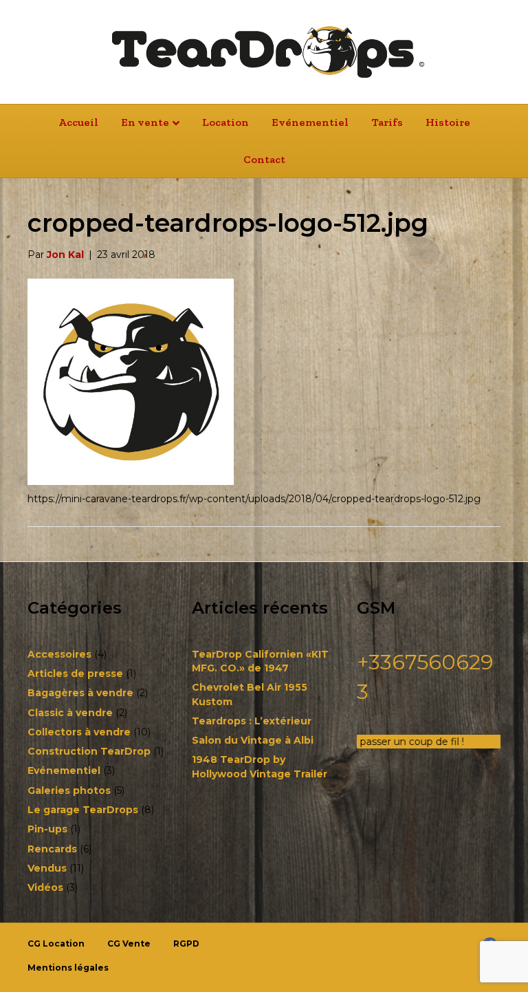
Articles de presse (75, 673)
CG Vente (129, 943)
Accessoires (59, 654)
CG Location (56, 943)
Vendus (47, 868)
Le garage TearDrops (83, 810)
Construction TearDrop (89, 751)
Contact (264, 159)
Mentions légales (68, 967)
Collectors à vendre (79, 732)
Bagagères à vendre (80, 693)
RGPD (186, 943)
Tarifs (387, 122)
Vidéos (45, 887)
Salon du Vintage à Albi (253, 740)
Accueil (78, 122)
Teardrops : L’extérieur (251, 721)
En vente (145, 122)
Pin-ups (47, 829)
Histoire (448, 122)
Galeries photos (69, 790)
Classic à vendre (70, 713)
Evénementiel (310, 122)
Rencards (52, 849)
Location (225, 122)
